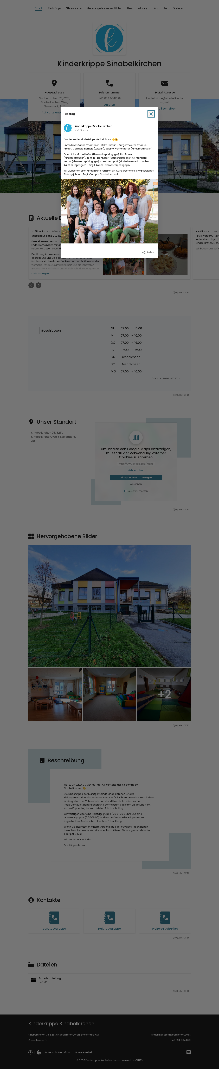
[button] (109, 211)
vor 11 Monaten (82, 130)
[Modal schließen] (109, 534)
